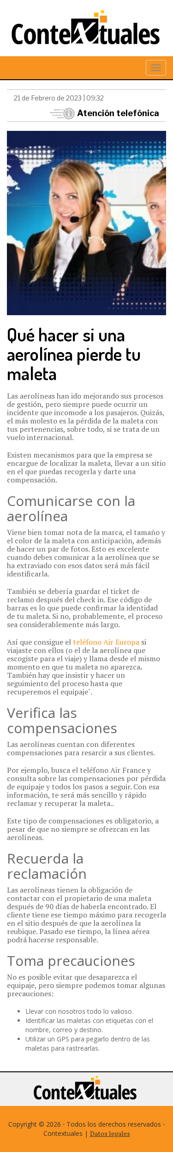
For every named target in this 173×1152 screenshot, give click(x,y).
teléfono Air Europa (106, 642)
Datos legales (110, 1133)
